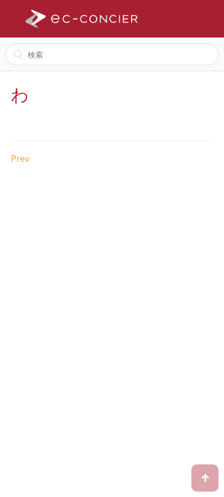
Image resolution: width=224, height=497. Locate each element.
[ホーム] (81, 19)
